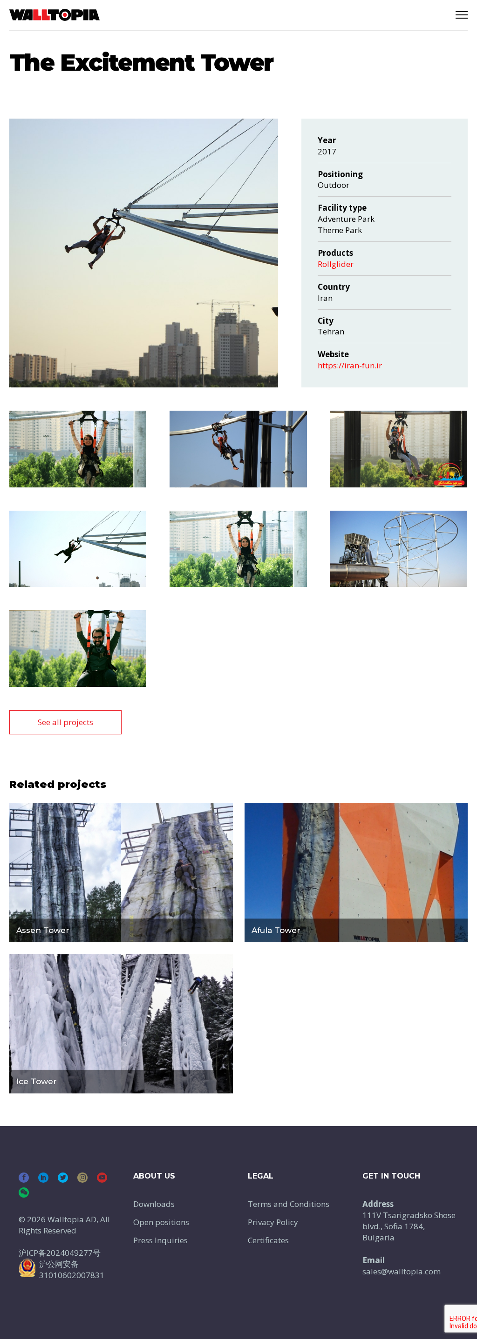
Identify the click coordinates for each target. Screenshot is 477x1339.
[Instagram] (82, 1177)
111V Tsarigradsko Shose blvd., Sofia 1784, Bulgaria (409, 1226)
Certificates (268, 1240)
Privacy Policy (273, 1222)
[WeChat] (24, 1192)
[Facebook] (24, 1177)
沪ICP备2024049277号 (60, 1252)
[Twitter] (63, 1177)
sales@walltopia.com (401, 1271)
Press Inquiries (160, 1240)
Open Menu (462, 15)
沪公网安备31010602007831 (71, 1269)
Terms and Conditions (288, 1204)
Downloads (154, 1204)
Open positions (161, 1222)
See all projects (65, 722)
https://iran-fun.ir (350, 365)
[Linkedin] (43, 1177)
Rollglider (336, 264)
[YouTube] (102, 1177)
